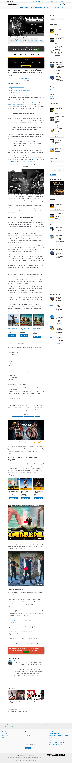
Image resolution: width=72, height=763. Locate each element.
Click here (26, 652)
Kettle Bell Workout (53, 731)
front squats (35, 102)
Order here (35, 49)
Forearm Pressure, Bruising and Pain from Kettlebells (59, 329)
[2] (52, 77)
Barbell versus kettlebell (26, 417)
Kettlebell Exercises (13, 88)
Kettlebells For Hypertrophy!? (26, 78)
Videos (34, 703)
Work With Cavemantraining (55, 744)
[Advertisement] (57, 276)
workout (36, 441)
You (51, 92)
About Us (4, 731)
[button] (56, 4)
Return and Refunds (44, 724)
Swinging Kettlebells (54, 733)
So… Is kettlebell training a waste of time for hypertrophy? (26, 416)
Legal (3, 737)
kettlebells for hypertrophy (32, 41)
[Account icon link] (64, 4)
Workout (52, 94)
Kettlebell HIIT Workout (54, 739)
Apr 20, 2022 (59, 312)
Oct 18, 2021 (59, 302)
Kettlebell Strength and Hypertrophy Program (19, 90)
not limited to (28, 347)
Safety (51, 724)
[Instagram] (7, 1)
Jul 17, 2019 (58, 343)
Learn (51, 96)
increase (36, 40)
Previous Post (11, 683)
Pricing (57, 1)
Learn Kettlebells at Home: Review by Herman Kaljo (16, 702)
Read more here (33, 760)
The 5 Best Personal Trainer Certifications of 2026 (59, 79)
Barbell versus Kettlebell (14, 92)
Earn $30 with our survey (39, 1)
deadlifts (30, 102)
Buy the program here (16, 475)
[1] (52, 65)
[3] (52, 317)
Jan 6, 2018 (59, 323)
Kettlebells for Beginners (8, 724)
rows (20, 104)
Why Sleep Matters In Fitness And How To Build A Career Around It (60, 239)
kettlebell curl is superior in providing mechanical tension (25, 620)
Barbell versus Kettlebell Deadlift (16, 87)
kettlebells (21, 41)
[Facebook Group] (8, 1)
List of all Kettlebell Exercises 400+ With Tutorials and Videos (60, 308)
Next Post (41, 683)
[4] (52, 328)
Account (62, 1)
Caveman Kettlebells (23, 39)
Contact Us (4, 739)
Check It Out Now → (26, 66)
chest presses (15, 104)
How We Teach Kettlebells (8, 726)
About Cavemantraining (59, 724)
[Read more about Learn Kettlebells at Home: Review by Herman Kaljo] (16, 695)
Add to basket (12, 335)
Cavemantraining (34, 39)
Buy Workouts (50, 1)
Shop (51, 89)
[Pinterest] (12, 1)
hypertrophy (19, 40)
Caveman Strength (12, 39)
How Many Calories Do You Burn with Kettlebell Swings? (60, 318)
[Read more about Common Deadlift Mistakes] (35, 695)
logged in (16, 711)
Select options (37, 336)
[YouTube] (10, 1)
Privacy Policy (35, 724)
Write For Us (5, 735)
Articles (52, 98)
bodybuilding (11, 40)
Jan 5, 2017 (58, 334)
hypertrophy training (28, 40)
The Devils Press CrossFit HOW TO (59, 229)
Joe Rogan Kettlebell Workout (58, 299)
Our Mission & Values (21, 726)
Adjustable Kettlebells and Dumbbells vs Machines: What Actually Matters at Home (60, 69)
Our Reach (4, 733)
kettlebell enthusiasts (22, 407)
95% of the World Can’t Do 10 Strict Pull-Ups (60, 340)
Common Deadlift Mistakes (32, 701)
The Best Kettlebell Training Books (23, 724)
